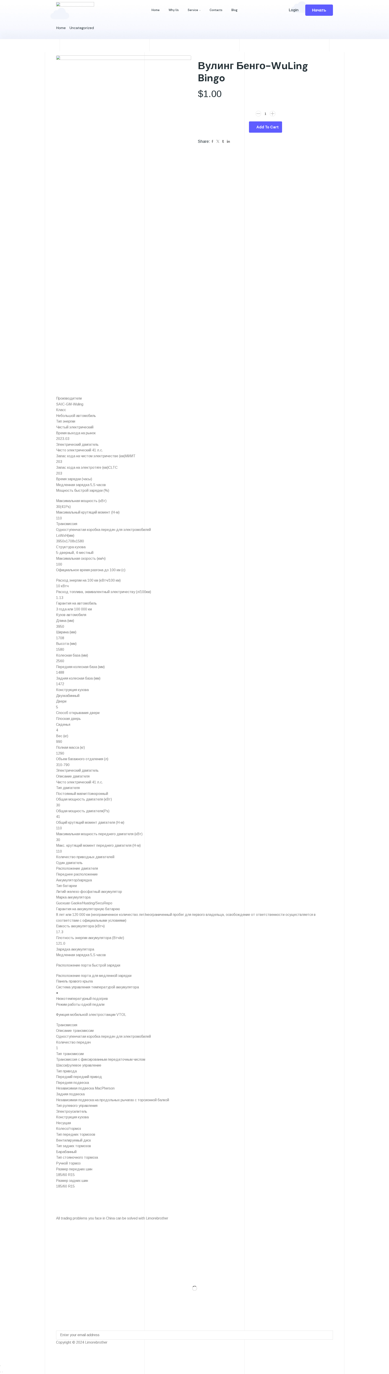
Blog (234, 10)
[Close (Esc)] (0, 1365)
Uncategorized (82, 27)
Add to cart (267, 127)
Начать (319, 10)
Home (156, 10)
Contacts (216, 10)
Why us (174, 10)
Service (193, 10)
